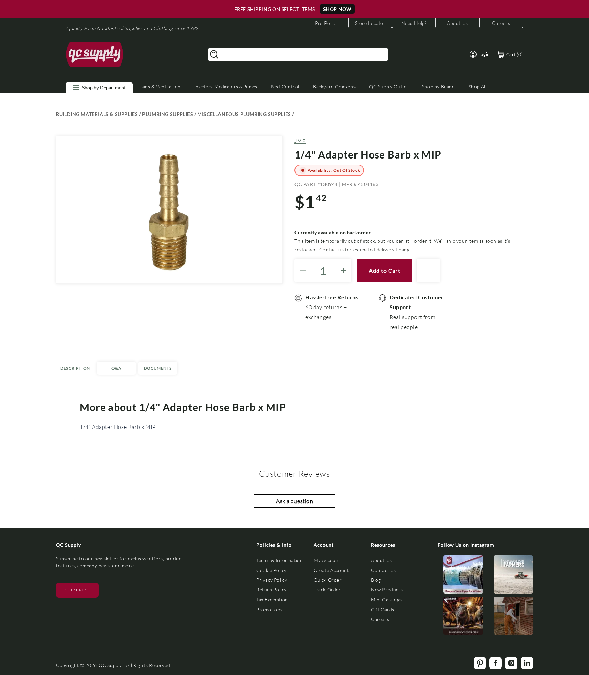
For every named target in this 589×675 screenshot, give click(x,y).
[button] (480, 54)
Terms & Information (279, 560)
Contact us (331, 249)
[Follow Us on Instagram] (463, 576)
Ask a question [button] (294, 501)
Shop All (478, 86)
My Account (327, 560)
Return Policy (271, 589)
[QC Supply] (95, 54)
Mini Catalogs (386, 599)
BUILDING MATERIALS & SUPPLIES (97, 114)
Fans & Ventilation (160, 86)
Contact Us (383, 570)
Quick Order (328, 580)
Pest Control (285, 86)
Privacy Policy (271, 580)
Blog (376, 580)
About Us (381, 560)
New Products (387, 589)
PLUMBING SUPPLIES (167, 114)
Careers (380, 619)
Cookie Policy (271, 570)
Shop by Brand (438, 86)
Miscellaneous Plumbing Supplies (244, 114)
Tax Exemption (272, 599)
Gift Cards (382, 609)
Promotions (269, 609)
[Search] (214, 54)
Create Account (331, 570)
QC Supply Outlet (388, 86)
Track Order (327, 589)
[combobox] (298, 54)
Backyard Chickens (334, 86)
